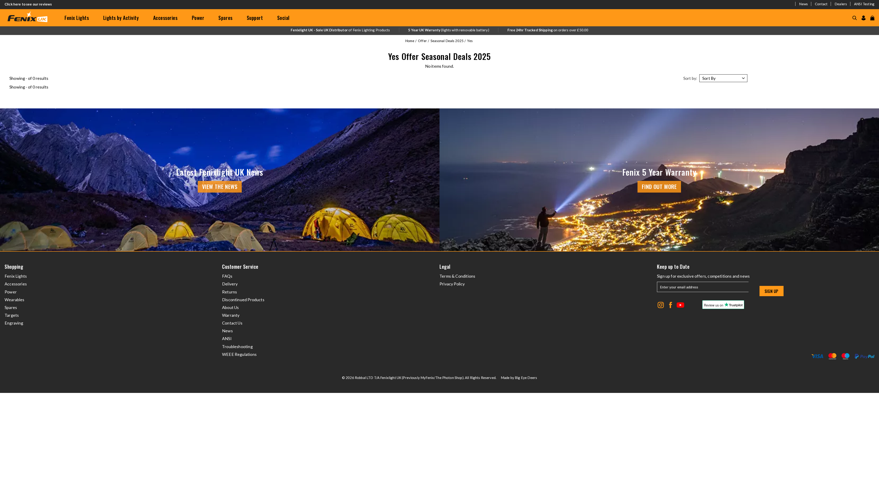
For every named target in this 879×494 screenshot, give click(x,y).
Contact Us (232, 322)
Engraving (14, 322)
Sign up (772, 291)
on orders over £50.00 (547, 30)
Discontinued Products (243, 299)
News (803, 4)
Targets (12, 315)
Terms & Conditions (457, 276)
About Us (230, 307)
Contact (821, 4)
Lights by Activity (121, 17)
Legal (445, 266)
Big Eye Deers (526, 378)
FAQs (227, 276)
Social (283, 17)
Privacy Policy (452, 283)
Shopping (14, 266)
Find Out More (659, 186)
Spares (225, 17)
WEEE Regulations (239, 354)
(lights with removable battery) (448, 30)
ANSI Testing (864, 4)
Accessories (165, 17)
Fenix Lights (77, 17)
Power (198, 17)
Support (255, 17)
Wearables (14, 299)
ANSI (227, 338)
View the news (220, 186)
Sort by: (690, 78)
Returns (229, 291)
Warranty (230, 315)
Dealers (841, 4)
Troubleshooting (237, 346)
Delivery (230, 283)
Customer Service (240, 266)
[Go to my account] (863, 18)
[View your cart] (872, 18)
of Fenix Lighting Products (340, 30)
